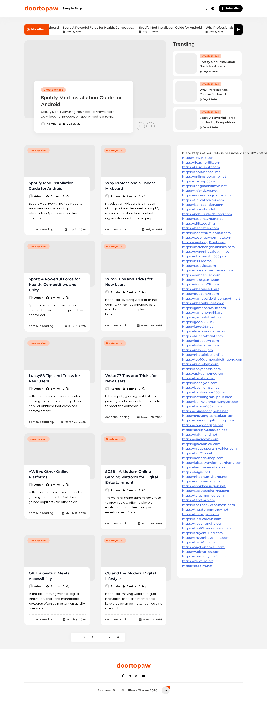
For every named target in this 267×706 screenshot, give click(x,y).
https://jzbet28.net (197, 326)
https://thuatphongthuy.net (205, 509)
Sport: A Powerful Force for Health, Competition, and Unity (89, 27)
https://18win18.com (198, 158)
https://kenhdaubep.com (203, 458)
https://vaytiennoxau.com (203, 547)
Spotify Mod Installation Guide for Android (161, 27)
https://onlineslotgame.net (204, 176)
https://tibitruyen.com (200, 514)
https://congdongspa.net (202, 425)
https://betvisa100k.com (202, 406)
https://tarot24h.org (198, 500)
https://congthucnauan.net (204, 430)
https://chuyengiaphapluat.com (208, 416)
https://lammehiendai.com (204, 467)
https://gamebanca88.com (204, 308)
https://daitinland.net (199, 434)
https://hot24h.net (197, 453)
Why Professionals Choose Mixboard (223, 27)
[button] (141, 126)
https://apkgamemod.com (204, 373)
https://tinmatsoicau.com (203, 200)
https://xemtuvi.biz (197, 561)
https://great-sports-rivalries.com (209, 448)
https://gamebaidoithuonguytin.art (211, 298)
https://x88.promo (197, 261)
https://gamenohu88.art (202, 312)
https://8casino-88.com (201, 162)
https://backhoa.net (198, 378)
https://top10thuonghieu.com (206, 528)
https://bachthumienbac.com (206, 233)
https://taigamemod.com (203, 495)
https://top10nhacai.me (201, 172)
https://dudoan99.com (200, 294)
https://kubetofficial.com (202, 336)
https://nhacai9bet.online (203, 355)
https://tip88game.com (201, 280)
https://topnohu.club (199, 209)
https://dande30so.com (201, 275)
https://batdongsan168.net (204, 392)
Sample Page (72, 8)
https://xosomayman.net (202, 219)
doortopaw (41, 8)
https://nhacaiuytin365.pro (204, 256)
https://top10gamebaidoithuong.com (212, 359)
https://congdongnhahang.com (208, 420)
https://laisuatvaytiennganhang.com (212, 462)
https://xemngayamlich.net (204, 556)
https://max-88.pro (197, 350)
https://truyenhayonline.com (205, 538)
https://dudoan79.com (200, 284)
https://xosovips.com (199, 266)
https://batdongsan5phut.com (207, 397)
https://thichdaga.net (200, 190)
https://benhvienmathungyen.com (210, 402)
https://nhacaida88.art (200, 289)
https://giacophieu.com (201, 444)
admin (51, 123)
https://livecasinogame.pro (204, 331)
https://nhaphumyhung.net (205, 477)
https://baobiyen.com (200, 383)
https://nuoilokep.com (200, 364)
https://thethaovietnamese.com (208, 505)
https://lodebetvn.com (200, 341)
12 (108, 637)
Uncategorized (53, 89)
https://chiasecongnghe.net (205, 411)
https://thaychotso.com (201, 369)
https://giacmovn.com (200, 439)
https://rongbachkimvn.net (204, 186)
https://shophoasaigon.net (204, 486)
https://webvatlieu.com (201, 552)
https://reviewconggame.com (206, 195)
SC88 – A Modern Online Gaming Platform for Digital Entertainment (131, 477)
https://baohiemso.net (200, 387)
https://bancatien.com (200, 228)
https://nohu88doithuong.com (207, 214)
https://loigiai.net (196, 472)
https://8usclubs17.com (201, 167)
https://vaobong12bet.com (203, 242)
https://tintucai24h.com (201, 519)
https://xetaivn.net (197, 566)
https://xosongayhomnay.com (206, 237)
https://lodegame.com (200, 345)
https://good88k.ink (198, 322)
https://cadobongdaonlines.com (208, 247)
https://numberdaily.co (201, 481)
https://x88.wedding (198, 223)
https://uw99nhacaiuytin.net (205, 251)
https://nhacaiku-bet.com (203, 303)
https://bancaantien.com (202, 205)
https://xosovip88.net (199, 181)
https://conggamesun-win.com (207, 270)
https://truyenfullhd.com (202, 533)
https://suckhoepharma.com (205, 491)
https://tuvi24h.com (198, 542)
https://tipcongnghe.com (203, 523)
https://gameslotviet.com (203, 317)
